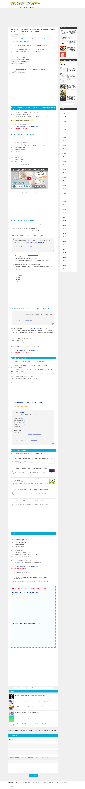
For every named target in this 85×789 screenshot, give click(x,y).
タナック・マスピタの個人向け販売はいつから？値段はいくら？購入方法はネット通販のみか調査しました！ (32, 723)
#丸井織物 (30, 434)
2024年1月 (64, 134)
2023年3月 (64, 158)
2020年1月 (64, 244)
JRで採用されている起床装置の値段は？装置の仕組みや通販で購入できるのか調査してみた (30, 695)
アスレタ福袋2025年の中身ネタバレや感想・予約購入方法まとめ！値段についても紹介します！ (71, 43)
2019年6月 (64, 262)
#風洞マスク (21, 315)
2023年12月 (64, 137)
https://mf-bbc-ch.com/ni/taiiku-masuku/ (18, 502)
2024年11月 (64, 113)
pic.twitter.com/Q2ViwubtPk (39, 315)
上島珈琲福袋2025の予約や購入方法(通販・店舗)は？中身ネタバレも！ (71, 38)
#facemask (27, 242)
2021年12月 (64, 185)
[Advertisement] (42, 17)
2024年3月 (64, 129)
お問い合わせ (31, 7)
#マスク (31, 315)
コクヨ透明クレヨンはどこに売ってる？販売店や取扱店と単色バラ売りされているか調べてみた (30, 706)
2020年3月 (64, 238)
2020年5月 (64, 233)
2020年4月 (64, 236)
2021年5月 (64, 201)
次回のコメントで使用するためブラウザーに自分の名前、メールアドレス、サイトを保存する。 (29, 757)
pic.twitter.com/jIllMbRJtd (38, 242)
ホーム (10, 7)
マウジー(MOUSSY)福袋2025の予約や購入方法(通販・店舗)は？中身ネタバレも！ (71, 54)
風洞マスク (36, 328)
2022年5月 (64, 172)
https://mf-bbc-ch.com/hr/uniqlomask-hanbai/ (19, 461)
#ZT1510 (23, 412)
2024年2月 (64, 132)
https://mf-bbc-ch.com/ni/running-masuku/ (18, 492)
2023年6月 (64, 150)
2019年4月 (64, 268)
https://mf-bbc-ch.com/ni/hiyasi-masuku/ (18, 72)
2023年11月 (64, 140)
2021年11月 (64, 188)
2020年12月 (64, 214)
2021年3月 (64, 206)
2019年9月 (64, 254)
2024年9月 (64, 118)
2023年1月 (64, 164)
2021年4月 (64, 204)
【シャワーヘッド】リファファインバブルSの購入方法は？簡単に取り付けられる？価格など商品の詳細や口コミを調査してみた (35, 701)
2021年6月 (64, 198)
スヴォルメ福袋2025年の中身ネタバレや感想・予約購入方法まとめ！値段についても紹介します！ (71, 32)
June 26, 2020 (29, 246)
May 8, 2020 (34, 440)
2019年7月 (64, 260)
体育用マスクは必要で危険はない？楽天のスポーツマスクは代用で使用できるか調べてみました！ (21, 730)
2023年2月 (64, 161)
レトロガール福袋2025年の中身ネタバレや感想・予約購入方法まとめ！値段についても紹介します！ (71, 64)
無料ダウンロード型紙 (30, 145)
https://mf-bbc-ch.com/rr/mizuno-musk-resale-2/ (19, 471)
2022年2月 (64, 180)
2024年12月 (64, 110)
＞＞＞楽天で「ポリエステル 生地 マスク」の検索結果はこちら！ (25, 126)
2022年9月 (64, 166)
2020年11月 (64, 217)
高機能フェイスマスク (33, 255)
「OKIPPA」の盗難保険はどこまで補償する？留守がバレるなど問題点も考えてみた (46, 730)
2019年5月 (64, 265)
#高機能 (31, 242)
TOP (13, 782)
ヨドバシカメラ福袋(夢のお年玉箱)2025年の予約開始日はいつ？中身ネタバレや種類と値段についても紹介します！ (71, 49)
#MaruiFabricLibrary (37, 434)
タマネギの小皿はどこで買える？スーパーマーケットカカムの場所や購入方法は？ (28, 712)
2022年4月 (64, 174)
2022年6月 (64, 169)
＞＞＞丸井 (26, 402)
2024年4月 (64, 126)
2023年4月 (64, 156)
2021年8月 (64, 193)
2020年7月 (64, 228)
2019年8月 (64, 257)
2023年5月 (64, 153)
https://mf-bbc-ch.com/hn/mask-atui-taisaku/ (19, 481)
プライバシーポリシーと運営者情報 (20, 7)
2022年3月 (64, 177)
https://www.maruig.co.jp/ (16, 367)
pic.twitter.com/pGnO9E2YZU (20, 435)
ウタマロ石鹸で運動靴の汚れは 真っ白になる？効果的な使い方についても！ (27, 718)
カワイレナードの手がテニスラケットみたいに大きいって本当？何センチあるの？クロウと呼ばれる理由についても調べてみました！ (71, 92)
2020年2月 (64, 241)
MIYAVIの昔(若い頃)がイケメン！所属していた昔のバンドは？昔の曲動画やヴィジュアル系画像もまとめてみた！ (71, 98)
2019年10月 (64, 252)
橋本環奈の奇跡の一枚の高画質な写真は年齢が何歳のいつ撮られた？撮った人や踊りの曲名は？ (71, 76)
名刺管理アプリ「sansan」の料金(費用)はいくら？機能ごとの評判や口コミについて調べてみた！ (71, 87)
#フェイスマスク (20, 242)
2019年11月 (64, 249)
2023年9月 (64, 145)
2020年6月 (64, 230)
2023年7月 (64, 148)
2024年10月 (64, 116)
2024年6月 (64, 121)
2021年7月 (64, 196)
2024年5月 (64, 124)
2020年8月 (64, 225)
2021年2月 (64, 209)
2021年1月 (64, 212)
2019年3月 (64, 270)
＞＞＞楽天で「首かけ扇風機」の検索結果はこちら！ (26, 623)
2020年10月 (64, 220)
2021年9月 (64, 190)
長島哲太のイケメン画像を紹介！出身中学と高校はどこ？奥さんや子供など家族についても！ (71, 70)
